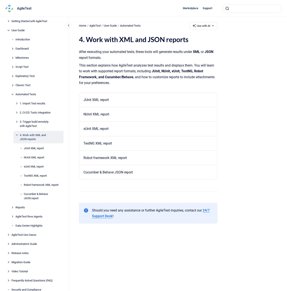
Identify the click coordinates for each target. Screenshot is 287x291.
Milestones (22, 57)
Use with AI (203, 25)
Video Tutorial (19, 271)
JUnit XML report (34, 148)
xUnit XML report (34, 166)
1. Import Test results (32, 103)
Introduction (23, 39)
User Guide (18, 30)
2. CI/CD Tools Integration (35, 112)
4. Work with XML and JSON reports (33, 137)
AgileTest (24, 8)
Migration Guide (20, 262)
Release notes (20, 252)
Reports (20, 207)
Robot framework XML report (41, 184)
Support (207, 8)
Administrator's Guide (24, 243)
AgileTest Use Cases (23, 234)
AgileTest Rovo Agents (29, 216)
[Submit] (227, 8)
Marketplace (190, 8)
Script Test (22, 66)
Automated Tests (26, 94)
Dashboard (22, 48)
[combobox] (252, 8)
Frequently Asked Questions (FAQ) (32, 280)
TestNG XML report (35, 175)
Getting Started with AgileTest (29, 21)
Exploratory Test (25, 76)
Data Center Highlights (29, 225)
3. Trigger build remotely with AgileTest (34, 124)
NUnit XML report (34, 157)
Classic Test (23, 85)
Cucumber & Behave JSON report (36, 196)
